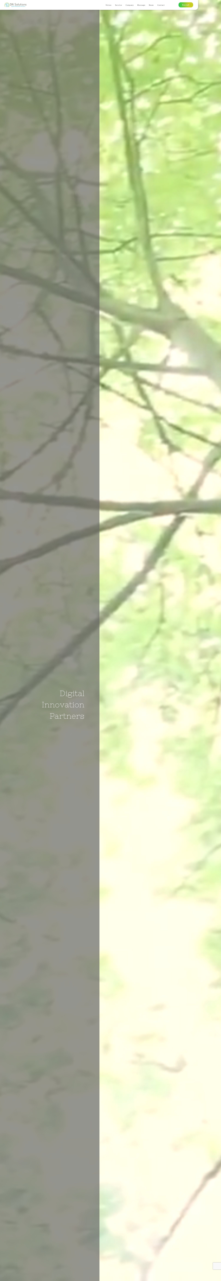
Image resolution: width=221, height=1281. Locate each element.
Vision (109, 5)
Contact (161, 5)
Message (141, 5)
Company (130, 5)
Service (118, 5)
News (151, 5)
